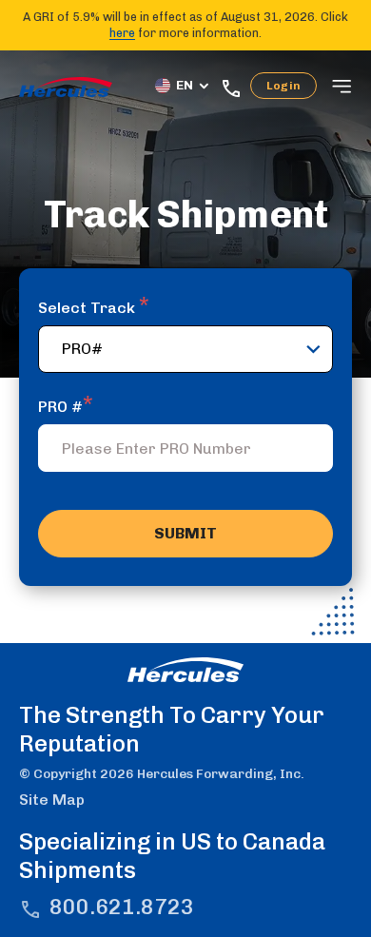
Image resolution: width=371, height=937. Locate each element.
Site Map (52, 800)
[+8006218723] (235, 86)
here (122, 33)
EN (184, 85)
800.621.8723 (121, 907)
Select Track (93, 308)
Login (283, 85)
